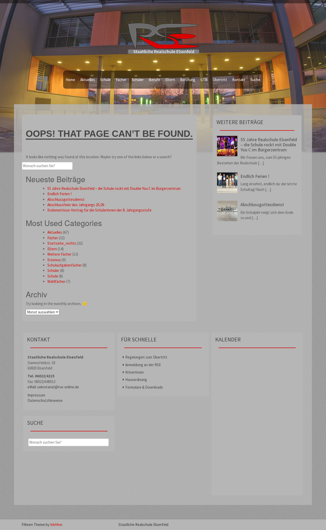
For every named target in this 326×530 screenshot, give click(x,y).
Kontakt (238, 79)
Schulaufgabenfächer (64, 265)
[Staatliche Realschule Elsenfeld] (163, 35)
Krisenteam (134, 372)
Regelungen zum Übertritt (146, 357)
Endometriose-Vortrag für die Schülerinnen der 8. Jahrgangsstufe (99, 210)
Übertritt (220, 79)
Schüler (138, 79)
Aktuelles (87, 79)
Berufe (154, 79)
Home (70, 79)
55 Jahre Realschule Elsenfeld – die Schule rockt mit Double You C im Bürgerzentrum (114, 188)
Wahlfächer (56, 281)
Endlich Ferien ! (59, 193)
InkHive (56, 524)
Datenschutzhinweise (45, 400)
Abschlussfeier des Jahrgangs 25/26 (75, 204)
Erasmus (54, 259)
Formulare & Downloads (144, 387)
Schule (105, 79)
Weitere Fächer (59, 254)
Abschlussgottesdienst (66, 199)
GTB (204, 79)
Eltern (170, 79)
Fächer (121, 79)
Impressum (36, 395)
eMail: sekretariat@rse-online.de (53, 387)
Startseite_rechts (61, 243)
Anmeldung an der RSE (143, 364)
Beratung (187, 79)
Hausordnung (136, 379)
